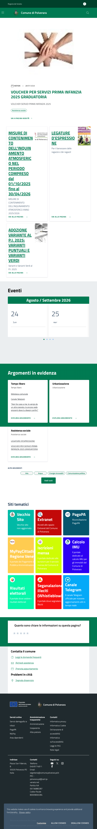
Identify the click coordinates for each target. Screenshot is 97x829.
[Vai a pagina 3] (50, 339)
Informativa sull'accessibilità (56, 739)
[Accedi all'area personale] (85, 4)
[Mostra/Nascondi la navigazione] (2, 12)
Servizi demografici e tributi (18, 723)
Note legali (54, 749)
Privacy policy (25, 812)
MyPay (13, 733)
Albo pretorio (35, 732)
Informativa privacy (58, 721)
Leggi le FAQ (55, 745)
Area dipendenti (16, 737)
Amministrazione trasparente (37, 726)
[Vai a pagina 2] (46, 339)
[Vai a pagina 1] (43, 339)
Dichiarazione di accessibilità (56, 731)
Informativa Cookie (58, 725)
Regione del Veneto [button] (15, 4)
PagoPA (13, 729)
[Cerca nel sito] (87, 12)
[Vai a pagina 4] (53, 339)
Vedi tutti (48, 480)
